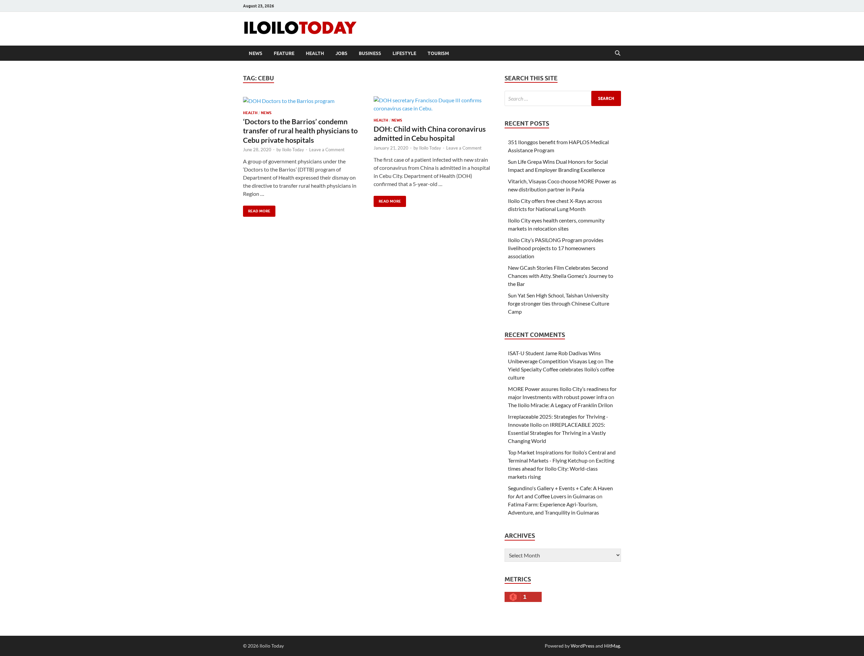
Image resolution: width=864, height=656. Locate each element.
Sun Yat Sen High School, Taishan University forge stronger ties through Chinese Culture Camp (558, 303)
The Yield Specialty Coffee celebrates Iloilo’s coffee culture (561, 369)
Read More (256, 209)
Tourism (438, 53)
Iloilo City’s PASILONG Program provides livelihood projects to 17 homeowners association (555, 248)
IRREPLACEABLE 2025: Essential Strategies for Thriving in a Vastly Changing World (557, 432)
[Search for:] (563, 98)
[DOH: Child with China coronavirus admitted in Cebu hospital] (432, 104)
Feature (284, 53)
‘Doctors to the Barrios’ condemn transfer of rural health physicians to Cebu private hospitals (300, 130)
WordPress (582, 646)
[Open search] (618, 53)
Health (315, 53)
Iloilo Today (293, 149)
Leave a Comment (327, 149)
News (255, 53)
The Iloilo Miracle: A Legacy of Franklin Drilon (560, 405)
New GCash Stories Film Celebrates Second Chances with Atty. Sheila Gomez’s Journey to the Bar (560, 275)
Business (370, 53)
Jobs (341, 53)
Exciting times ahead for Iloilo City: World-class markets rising (561, 468)
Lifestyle (404, 53)
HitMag (612, 646)
